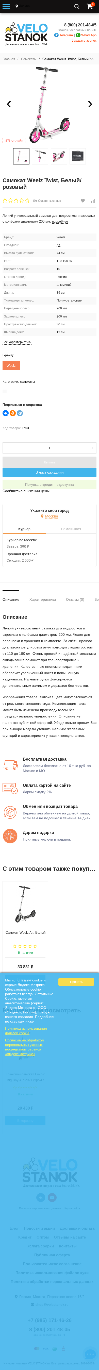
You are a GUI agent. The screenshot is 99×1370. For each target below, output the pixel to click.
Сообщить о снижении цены (26, 491)
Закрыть (91, 1367)
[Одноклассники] (13, 413)
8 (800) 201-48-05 (80, 25)
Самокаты (28, 59)
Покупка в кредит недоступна (49, 484)
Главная (9, 59)
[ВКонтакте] (6, 413)
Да (58, 245)
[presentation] (9, 105)
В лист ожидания (50, 472)
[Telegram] (20, 413)
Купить (49, 462)
